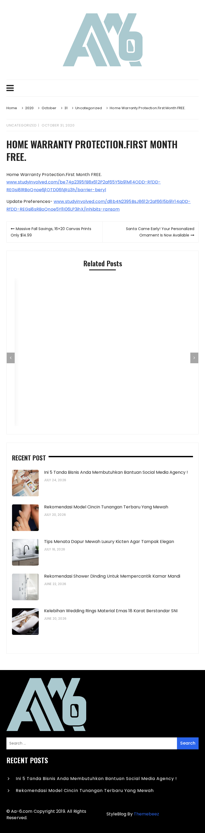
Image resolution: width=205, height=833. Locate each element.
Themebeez (146, 814)
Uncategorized (21, 125)
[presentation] (11, 358)
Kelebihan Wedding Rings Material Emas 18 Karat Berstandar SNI (111, 611)
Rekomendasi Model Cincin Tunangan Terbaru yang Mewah (106, 507)
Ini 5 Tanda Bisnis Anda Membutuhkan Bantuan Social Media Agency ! (116, 472)
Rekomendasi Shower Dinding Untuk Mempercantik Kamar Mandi (112, 576)
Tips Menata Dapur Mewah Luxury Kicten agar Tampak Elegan (109, 541)
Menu (102, 88)
